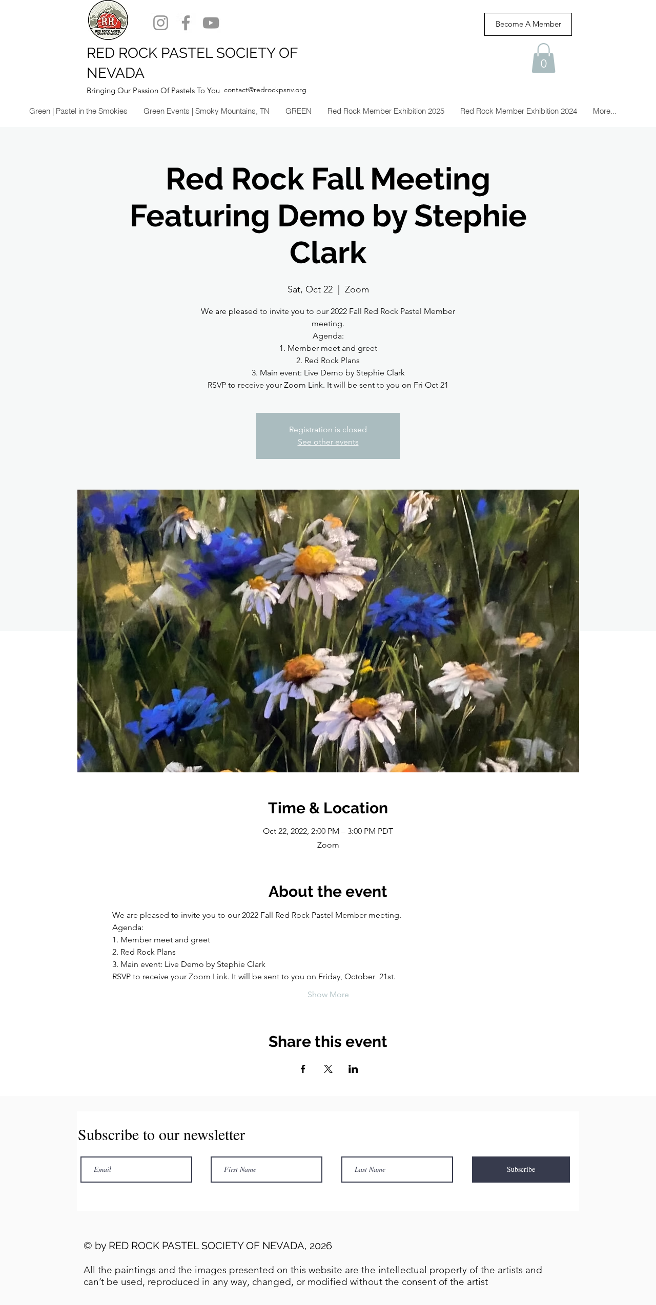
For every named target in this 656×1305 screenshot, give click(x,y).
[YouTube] (211, 23)
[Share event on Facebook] (303, 1069)
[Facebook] (186, 23)
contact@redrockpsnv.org (265, 89)
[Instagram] (161, 23)
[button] (543, 58)
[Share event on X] (328, 1069)
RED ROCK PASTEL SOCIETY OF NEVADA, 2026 (220, 1245)
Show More (328, 994)
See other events (328, 442)
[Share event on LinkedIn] (353, 1069)
